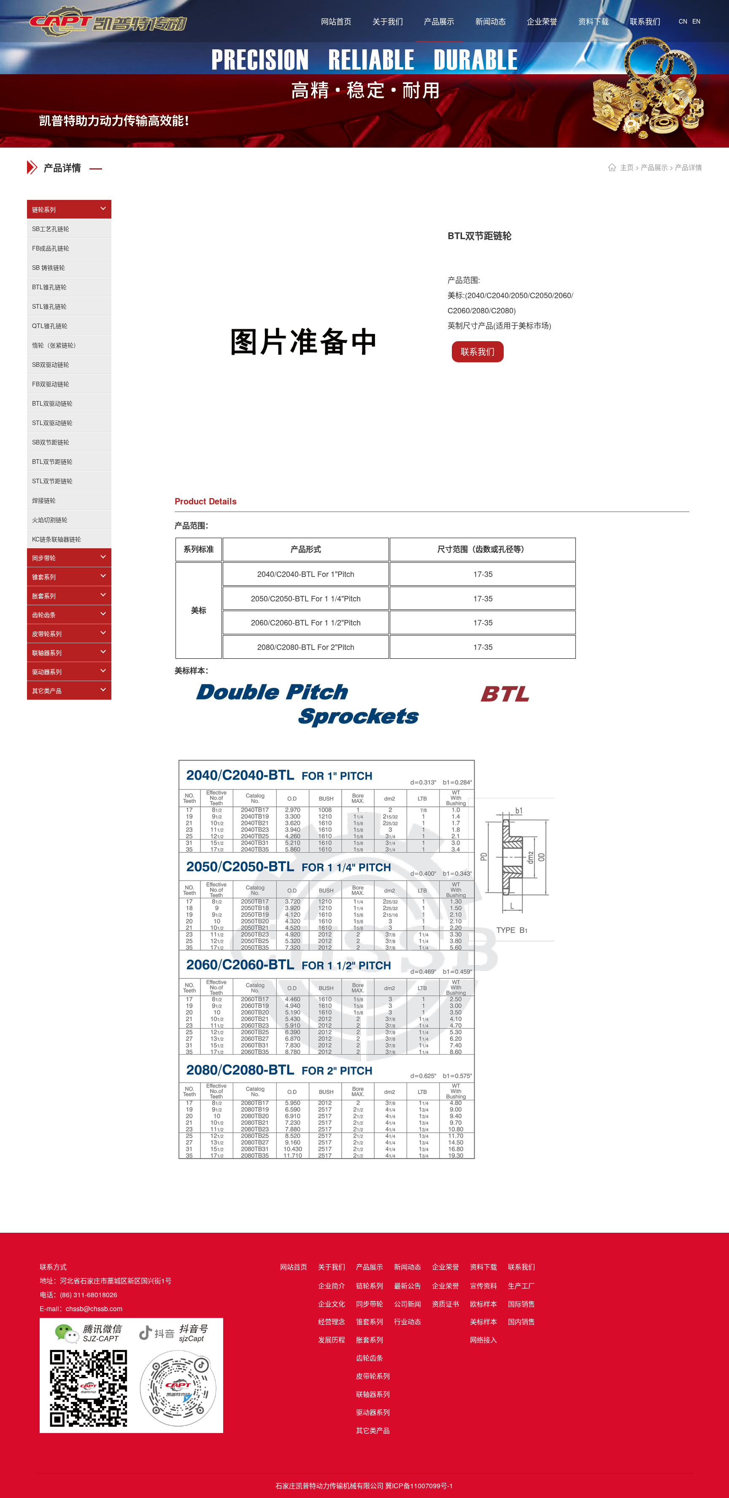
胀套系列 (44, 595)
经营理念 (331, 1321)
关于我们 (388, 21)
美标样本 (483, 1321)
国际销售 (521, 1304)
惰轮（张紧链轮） (55, 345)
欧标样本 (483, 1304)
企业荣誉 (542, 21)
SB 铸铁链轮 (48, 267)
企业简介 (331, 1286)
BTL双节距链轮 (52, 461)
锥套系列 (44, 576)
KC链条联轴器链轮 (56, 539)
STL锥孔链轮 (49, 306)
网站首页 (336, 21)
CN (683, 21)
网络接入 (483, 1339)
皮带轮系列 (47, 633)
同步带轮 (44, 557)
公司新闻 (407, 1304)
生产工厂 (521, 1286)
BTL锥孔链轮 (49, 287)
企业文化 (331, 1304)
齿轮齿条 (44, 614)
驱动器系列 (47, 671)
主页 (627, 167)
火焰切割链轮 (50, 519)
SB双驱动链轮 (50, 364)
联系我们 (645, 21)
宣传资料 (483, 1286)
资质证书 (445, 1304)
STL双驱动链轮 (52, 422)
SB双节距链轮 (50, 442)
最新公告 (407, 1286)
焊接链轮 (44, 500)
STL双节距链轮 (52, 481)
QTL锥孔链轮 (50, 325)
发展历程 (331, 1339)
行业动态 (407, 1321)
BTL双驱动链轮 (52, 403)
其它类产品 (47, 690)
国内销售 (521, 1321)
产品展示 (439, 21)
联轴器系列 (47, 652)
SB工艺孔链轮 (50, 228)
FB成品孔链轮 (50, 248)
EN (696, 21)
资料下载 (593, 21)
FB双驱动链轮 (50, 384)
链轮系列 (44, 209)
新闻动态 (490, 21)
